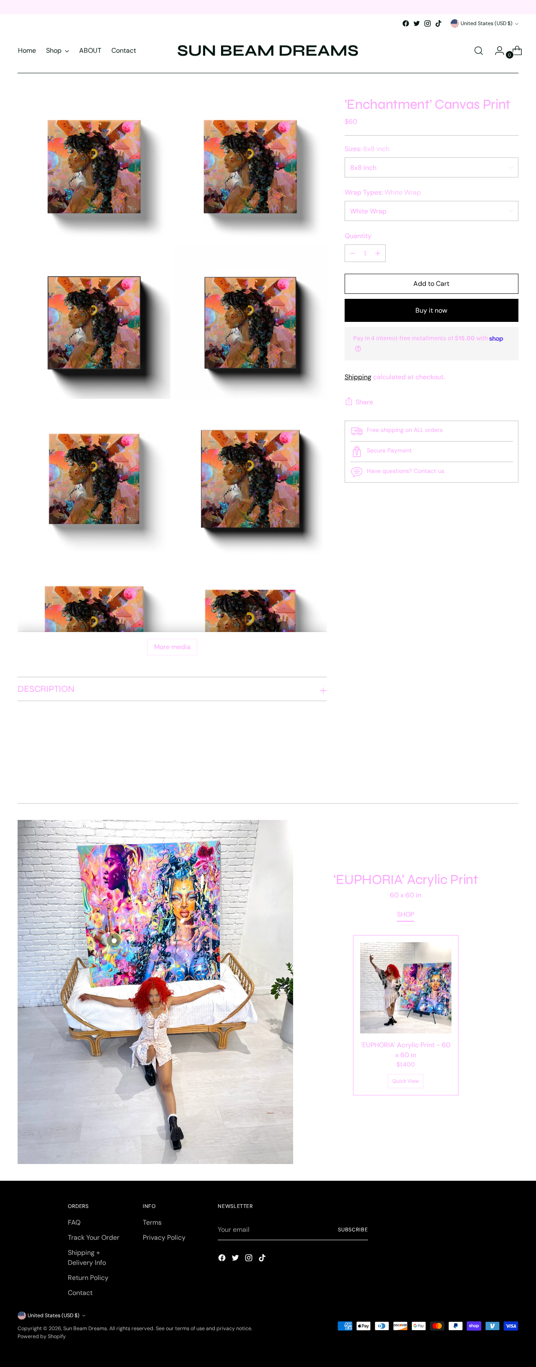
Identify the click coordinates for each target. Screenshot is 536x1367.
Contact (80, 1292)
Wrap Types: (383, 192)
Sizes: (367, 148)
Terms (152, 1222)
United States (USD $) (487, 23)
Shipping (358, 377)
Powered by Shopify (42, 1336)
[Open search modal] (478, 50)
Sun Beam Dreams (85, 1328)
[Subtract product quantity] (377, 253)
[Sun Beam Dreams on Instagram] (427, 23)
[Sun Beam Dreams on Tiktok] (438, 23)
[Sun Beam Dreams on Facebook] (406, 23)
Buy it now (431, 310)
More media (172, 646)
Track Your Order (93, 1237)
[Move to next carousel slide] (511, 774)
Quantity (358, 235)
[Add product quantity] (352, 253)
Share (364, 402)
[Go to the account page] (496, 50)
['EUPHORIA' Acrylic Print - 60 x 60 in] (405, 987)
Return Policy (88, 1277)
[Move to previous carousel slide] (492, 775)
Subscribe (353, 1229)
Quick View (405, 1081)
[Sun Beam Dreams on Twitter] (416, 23)
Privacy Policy (164, 1237)
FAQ (74, 1222)
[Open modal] (114, 940)
